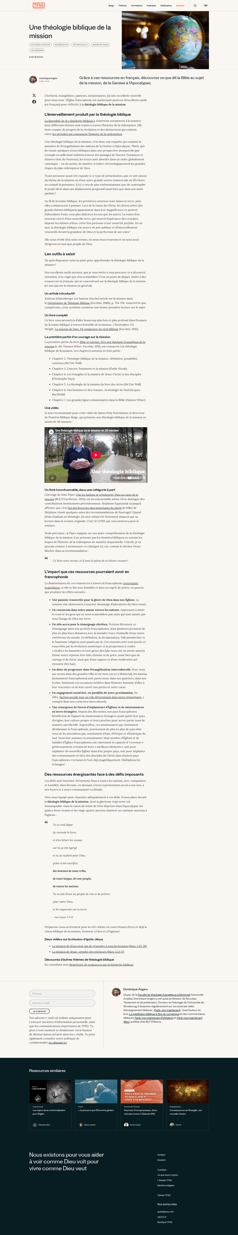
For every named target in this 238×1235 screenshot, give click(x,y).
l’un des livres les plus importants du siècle (95, 508)
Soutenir (180, 5)
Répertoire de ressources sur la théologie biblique (101, 964)
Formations (136, 5)
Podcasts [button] (151, 5)
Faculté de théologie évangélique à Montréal (164, 995)
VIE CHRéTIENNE (37, 50)
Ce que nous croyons (167, 1175)
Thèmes (122, 5)
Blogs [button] (111, 5)
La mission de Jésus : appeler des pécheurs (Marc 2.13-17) (88, 951)
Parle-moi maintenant (167, 1010)
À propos (161, 1169)
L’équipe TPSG (164, 1180)
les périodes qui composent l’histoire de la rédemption (87, 134)
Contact (161, 1154)
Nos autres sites (167, 1204)
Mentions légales (165, 1185)
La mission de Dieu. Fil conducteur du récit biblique (86, 329)
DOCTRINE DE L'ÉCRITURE (40, 45)
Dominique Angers (48, 78)
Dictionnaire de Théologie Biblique (69, 303)
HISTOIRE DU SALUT (80, 45)
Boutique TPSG (164, 1222)
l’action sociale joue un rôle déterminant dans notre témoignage (100, 697)
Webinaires (166, 5)
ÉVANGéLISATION (61, 45)
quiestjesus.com (165, 1211)
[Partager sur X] (34, 95)
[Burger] (205, 5)
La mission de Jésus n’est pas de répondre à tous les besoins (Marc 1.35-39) (99, 946)
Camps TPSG (164, 1195)
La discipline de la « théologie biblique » (70, 120)
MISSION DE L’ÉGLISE (100, 45)
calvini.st (161, 1216)
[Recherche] (193, 5)
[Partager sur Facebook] (34, 102)
